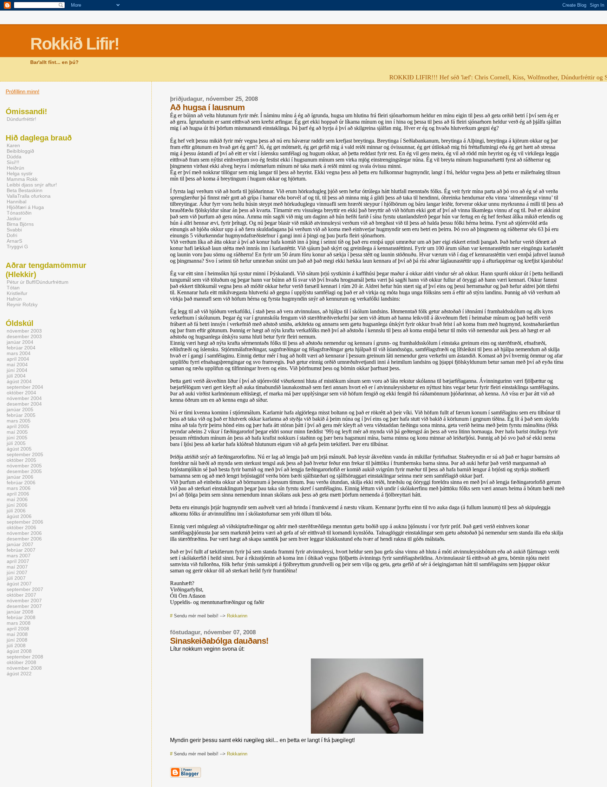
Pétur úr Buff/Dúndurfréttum (37, 282)
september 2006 (25, 522)
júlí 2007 (16, 578)
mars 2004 (19, 353)
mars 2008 (19, 623)
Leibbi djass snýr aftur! (32, 185)
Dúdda (14, 156)
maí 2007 (17, 567)
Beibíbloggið (20, 151)
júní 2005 (17, 437)
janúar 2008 (20, 612)
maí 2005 (17, 432)
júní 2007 (17, 572)
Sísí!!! (13, 162)
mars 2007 (19, 555)
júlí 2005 (16, 443)
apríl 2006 (18, 494)
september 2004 (25, 387)
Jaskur (14, 218)
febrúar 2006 (21, 482)
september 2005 (25, 454)
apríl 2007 (18, 561)
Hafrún (14, 299)
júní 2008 (17, 640)
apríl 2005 (18, 426)
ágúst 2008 (19, 651)
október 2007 (21, 595)
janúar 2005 (20, 409)
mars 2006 (19, 488)
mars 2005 (19, 421)
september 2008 (25, 657)
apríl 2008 (18, 628)
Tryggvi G (17, 246)
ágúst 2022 (19, 673)
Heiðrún (15, 168)
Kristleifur (17, 293)
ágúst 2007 (19, 583)
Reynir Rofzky (22, 304)
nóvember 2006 (24, 533)
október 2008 (21, 662)
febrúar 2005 (21, 415)
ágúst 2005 (19, 449)
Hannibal (16, 201)
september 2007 (25, 589)
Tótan (13, 287)
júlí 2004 (16, 376)
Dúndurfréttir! (21, 119)
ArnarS (14, 241)
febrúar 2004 (21, 347)
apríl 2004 (18, 359)
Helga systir (20, 173)
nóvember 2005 (24, 465)
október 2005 (21, 460)
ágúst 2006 (19, 516)
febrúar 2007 (21, 550)
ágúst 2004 (19, 381)
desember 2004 (24, 404)
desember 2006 (24, 539)
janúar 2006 (20, 477)
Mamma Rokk (22, 179)
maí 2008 (17, 634)
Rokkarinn (237, 615)
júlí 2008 (16, 645)
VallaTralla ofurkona (29, 196)
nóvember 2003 (24, 331)
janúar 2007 (20, 544)
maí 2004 (17, 364)
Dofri (12, 235)
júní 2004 (17, 370)
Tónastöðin (19, 213)
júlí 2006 (16, 510)
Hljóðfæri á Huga (25, 207)
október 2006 (21, 527)
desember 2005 (24, 471)
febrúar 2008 (21, 617)
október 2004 (21, 392)
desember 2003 (24, 336)
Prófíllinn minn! (22, 91)
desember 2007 (24, 606)
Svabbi (14, 229)
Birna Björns (20, 224)
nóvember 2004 (24, 398)
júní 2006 (17, 505)
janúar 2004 (20, 342)
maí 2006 (17, 499)
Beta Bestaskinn (25, 190)
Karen (13, 145)
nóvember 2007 (24, 600)
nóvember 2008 (24, 668)
